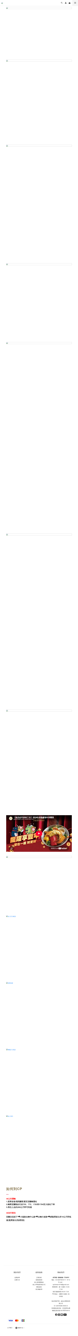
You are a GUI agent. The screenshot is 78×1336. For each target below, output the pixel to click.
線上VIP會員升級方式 (39, 1284)
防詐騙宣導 (39, 1289)
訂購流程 (39, 1277)
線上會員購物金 (39, 1282)
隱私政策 (39, 1287)
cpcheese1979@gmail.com (61, 1284)
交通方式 (17, 1280)
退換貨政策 (39, 1280)
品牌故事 (17, 1277)
